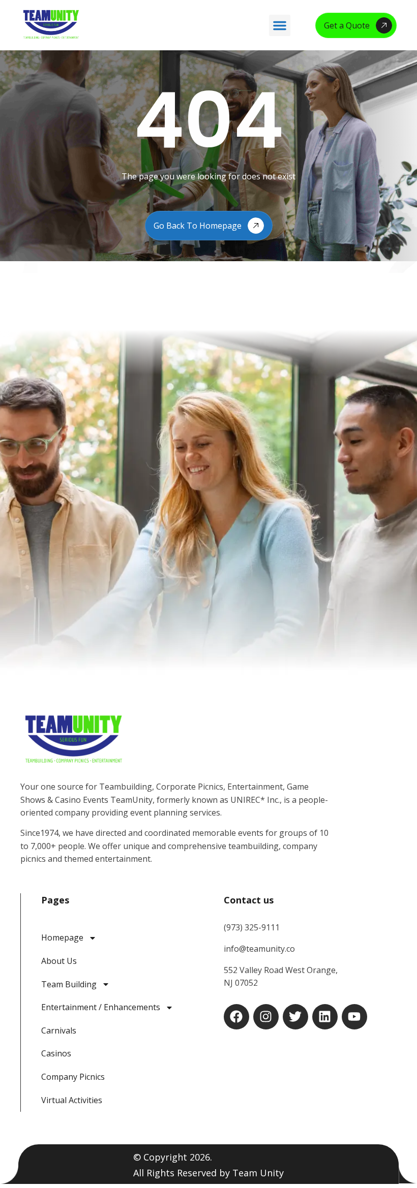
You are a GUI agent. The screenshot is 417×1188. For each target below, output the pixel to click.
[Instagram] (266, 1016)
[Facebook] (236, 1016)
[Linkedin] (325, 1016)
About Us (59, 960)
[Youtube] (354, 1016)
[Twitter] (295, 1016)
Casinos (56, 1053)
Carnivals (58, 1030)
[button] (279, 25)
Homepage (62, 937)
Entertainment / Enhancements (100, 1007)
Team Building (69, 984)
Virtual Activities (71, 1100)
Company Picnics (73, 1076)
